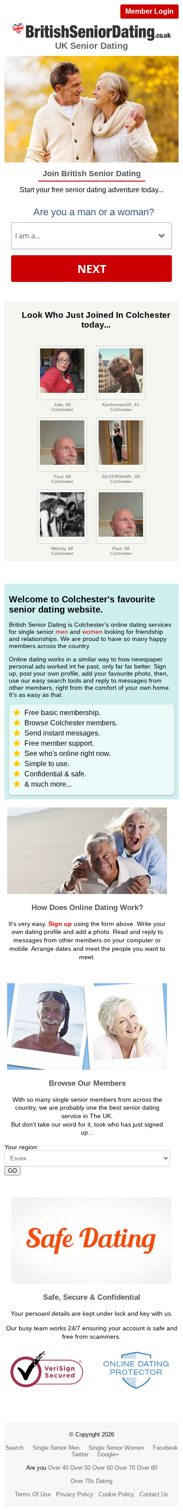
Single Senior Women (116, 1447)
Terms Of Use (33, 1494)
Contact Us (153, 1494)
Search (14, 1447)
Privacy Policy (74, 1494)
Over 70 (125, 1467)
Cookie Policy (116, 1494)
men (62, 631)
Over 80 (147, 1467)
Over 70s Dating (91, 1481)
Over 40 (58, 1467)
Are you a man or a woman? (93, 212)
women (92, 631)
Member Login (149, 11)
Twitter (80, 1454)
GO (12, 1170)
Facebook (165, 1447)
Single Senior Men (56, 1447)
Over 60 (102, 1467)
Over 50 (80, 1467)
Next (91, 268)
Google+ (108, 1454)
